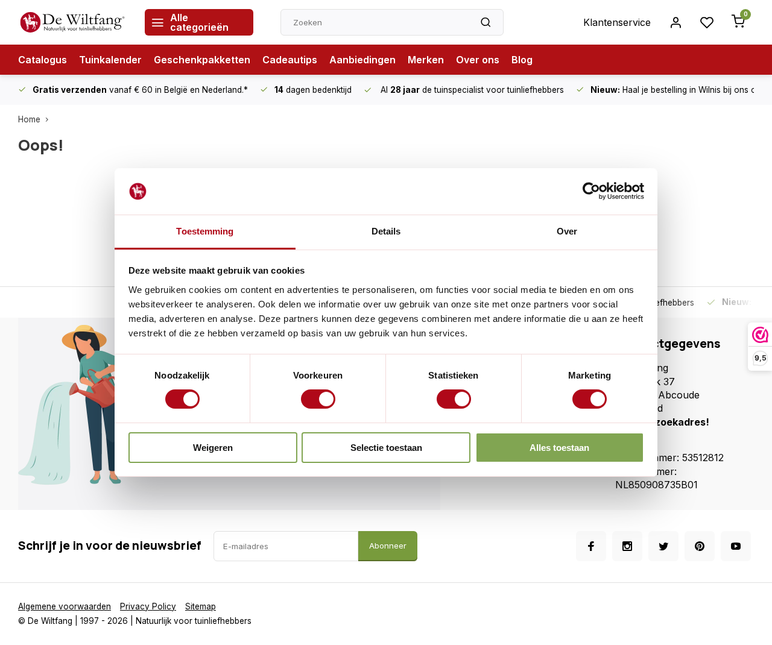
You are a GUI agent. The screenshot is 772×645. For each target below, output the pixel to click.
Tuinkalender (110, 60)
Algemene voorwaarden (64, 606)
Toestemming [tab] (204, 231)
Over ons (477, 60)
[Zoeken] (485, 22)
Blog (522, 60)
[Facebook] (591, 546)
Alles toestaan (559, 447)
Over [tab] (567, 231)
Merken (426, 60)
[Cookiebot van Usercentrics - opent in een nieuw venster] (591, 191)
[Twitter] (663, 546)
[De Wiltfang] (72, 22)
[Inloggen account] (675, 22)
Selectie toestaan (386, 447)
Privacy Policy (148, 606)
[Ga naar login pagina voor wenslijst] (707, 22)
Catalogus (42, 60)
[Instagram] (627, 546)
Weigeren (213, 447)
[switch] (318, 399)
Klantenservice (617, 22)
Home (29, 119)
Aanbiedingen (362, 60)
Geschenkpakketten (202, 60)
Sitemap (200, 606)
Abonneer (388, 545)
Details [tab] (386, 231)
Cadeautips (289, 60)
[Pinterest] (700, 546)
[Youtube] (736, 546)
